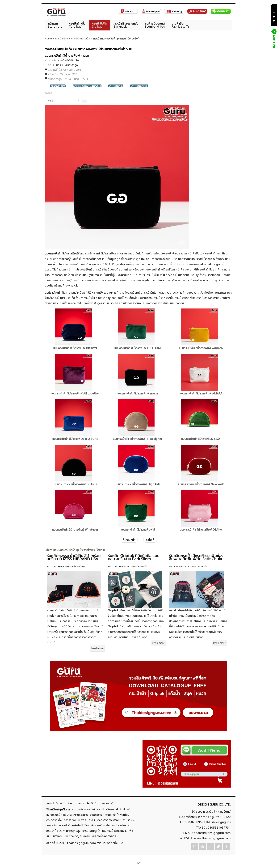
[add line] (273, 39)
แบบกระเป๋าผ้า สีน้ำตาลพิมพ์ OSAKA (201, 529)
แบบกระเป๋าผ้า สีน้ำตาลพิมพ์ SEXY (201, 439)
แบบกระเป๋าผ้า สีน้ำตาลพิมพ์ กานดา (137, 393)
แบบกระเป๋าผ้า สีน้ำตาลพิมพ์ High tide (137, 484)
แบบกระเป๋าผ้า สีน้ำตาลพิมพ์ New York (201, 484)
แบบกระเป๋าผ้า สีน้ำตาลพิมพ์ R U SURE (75, 439)
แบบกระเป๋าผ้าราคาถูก (65, 65)
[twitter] (218, 846)
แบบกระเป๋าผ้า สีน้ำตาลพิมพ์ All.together (75, 393)
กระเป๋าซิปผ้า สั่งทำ (58, 85)
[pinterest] (194, 846)
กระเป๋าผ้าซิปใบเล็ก (80, 38)
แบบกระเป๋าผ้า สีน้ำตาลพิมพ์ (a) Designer (137, 439)
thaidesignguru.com (81, 843)
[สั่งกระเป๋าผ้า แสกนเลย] (187, 763)
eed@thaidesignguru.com (212, 833)
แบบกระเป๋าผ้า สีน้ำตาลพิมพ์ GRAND (75, 484)
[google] (210, 846)
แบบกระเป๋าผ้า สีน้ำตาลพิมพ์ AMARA (200, 393)
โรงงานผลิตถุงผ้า (116, 85)
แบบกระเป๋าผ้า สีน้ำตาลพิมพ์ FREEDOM (137, 348)
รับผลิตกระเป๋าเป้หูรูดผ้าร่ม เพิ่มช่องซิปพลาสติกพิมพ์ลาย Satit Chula (196, 557)
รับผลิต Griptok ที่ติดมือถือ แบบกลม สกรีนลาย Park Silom (133, 557)
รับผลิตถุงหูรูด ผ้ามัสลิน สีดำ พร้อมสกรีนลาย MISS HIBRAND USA (74, 557)
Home (48, 38)
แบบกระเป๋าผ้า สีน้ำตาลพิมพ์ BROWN (75, 348)
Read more (97, 648)
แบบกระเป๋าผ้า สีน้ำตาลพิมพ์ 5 (137, 529)
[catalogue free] (273, 15)
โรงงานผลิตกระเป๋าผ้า (139, 85)
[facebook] (226, 846)
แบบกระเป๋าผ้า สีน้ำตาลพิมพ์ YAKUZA (201, 348)
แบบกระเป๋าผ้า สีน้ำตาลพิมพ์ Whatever (75, 529)
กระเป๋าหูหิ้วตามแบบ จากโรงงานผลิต (87, 85)
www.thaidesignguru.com (212, 838)
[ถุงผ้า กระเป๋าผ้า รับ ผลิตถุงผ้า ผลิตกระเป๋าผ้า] (57, 12)
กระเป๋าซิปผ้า (61, 38)
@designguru (221, 822)
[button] (269, 857)
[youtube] (202, 846)
